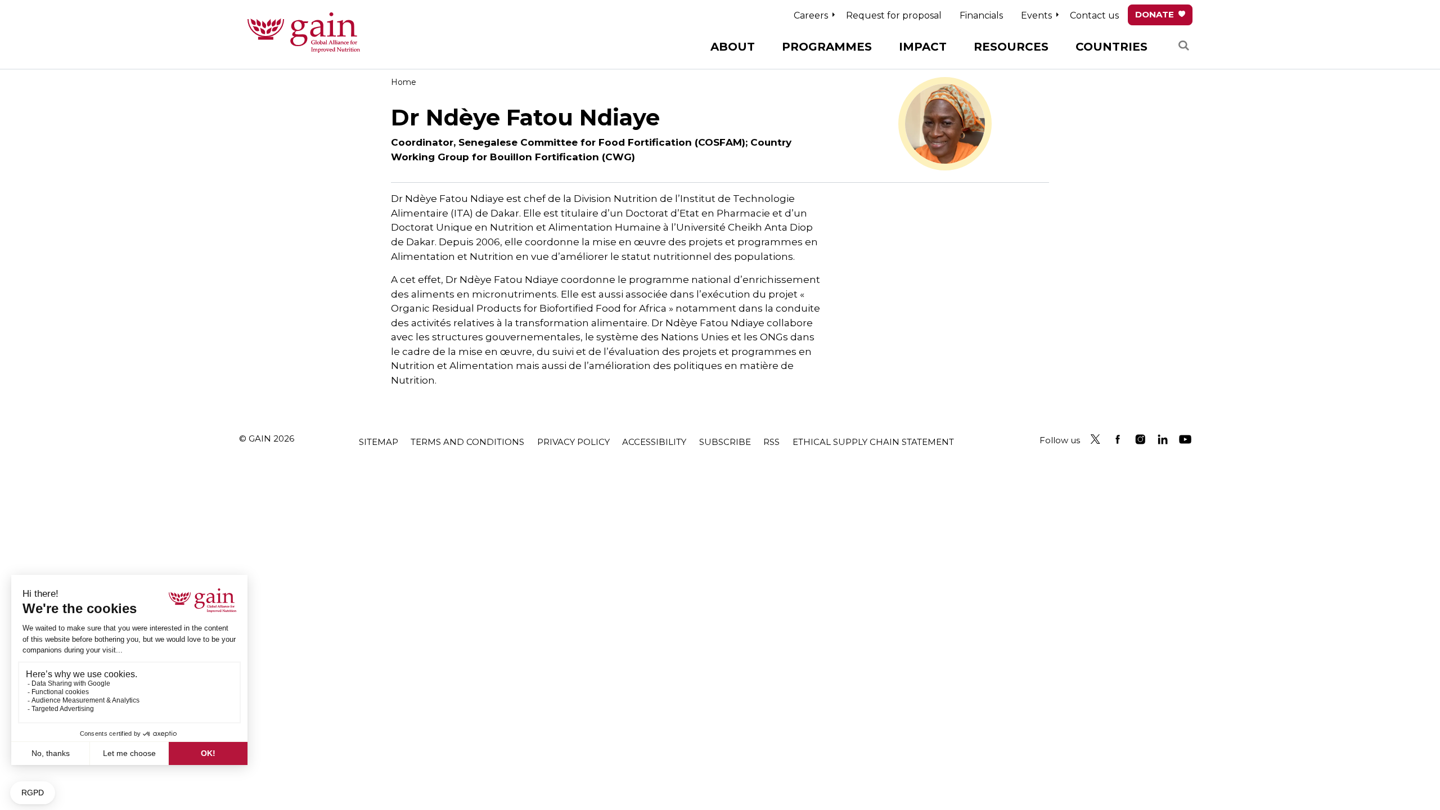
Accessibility (654, 441)
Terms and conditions (467, 441)
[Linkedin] (1162, 439)
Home (403, 82)
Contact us (1094, 15)
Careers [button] (811, 15)
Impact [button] (923, 46)
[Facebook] (1117, 439)
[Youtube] (1185, 439)
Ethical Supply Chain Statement (873, 441)
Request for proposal (894, 15)
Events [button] (1036, 15)
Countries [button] (1112, 46)
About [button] (732, 46)
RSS (771, 441)
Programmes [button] (827, 46)
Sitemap (378, 441)
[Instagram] (1140, 439)
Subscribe (725, 441)
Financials (981, 15)
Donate (1154, 14)
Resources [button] (1011, 46)
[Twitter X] (1095, 439)
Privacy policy (573, 441)
